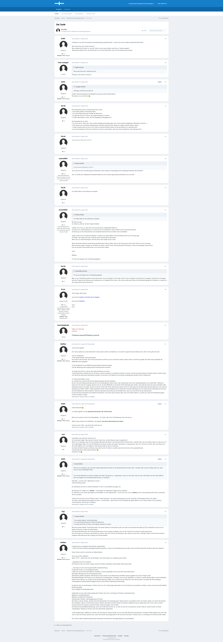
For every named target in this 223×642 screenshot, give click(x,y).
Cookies (126, 636)
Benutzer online (90, 13)
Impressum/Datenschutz (109, 636)
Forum (56, 13)
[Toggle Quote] (74, 67)
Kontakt (120, 636)
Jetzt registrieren (162, 3)
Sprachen (97, 636)
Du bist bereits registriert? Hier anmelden (141, 3)
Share (145, 30)
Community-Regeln (67, 13)
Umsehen (58, 9)
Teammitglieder (79, 13)
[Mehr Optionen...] (165, 39)
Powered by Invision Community (111, 639)
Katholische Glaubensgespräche (81, 31)
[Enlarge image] (89, 96)
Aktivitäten (67, 9)
